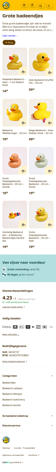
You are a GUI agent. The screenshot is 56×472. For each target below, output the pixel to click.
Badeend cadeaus (12, 388)
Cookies (17, 448)
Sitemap (6, 448)
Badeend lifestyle (12, 394)
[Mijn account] (25, 5)
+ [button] (25, 72)
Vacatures (32, 455)
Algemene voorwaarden (13, 455)
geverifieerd (11, 462)
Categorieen (9, 375)
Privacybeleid (29, 448)
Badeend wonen (11, 405)
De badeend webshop (15, 416)
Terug (10, 42)
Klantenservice (11, 425)
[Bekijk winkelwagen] (33, 5)
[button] (41, 6)
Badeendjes (9, 382)
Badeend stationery (13, 399)
